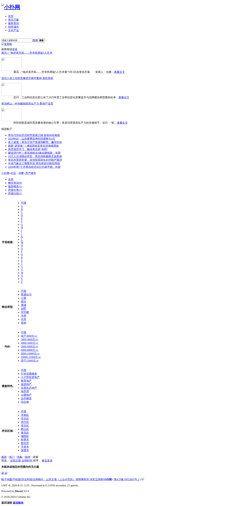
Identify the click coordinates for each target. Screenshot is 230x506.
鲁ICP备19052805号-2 (126, 479)
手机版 (17, 479)
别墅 (23, 308)
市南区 (25, 415)
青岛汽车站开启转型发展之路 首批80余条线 (34, 135)
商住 (23, 301)
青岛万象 (13, 19)
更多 (15, 49)
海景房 (25, 391)
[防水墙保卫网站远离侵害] (142, 479)
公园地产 (26, 394)
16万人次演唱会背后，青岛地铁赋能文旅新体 (35, 156)
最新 (4, 457)
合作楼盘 (26, 398)
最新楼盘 (15, 186)
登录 (23, 36)
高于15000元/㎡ (30, 360)
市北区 (25, 418)
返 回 (4, 473)
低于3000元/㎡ (29, 335)
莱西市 (25, 450)
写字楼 (25, 312)
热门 (12, 457)
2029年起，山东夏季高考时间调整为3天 (31, 138)
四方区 (25, 422)
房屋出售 (15, 189)
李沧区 (25, 425)
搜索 (35, 40)
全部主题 (16, 460)
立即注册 (9, 36)
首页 (10, 16)
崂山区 (25, 429)
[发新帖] (6, 44)
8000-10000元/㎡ (30, 353)
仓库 (23, 319)
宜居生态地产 (29, 387)
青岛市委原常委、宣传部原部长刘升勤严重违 (35, 159)
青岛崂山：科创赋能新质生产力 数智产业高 (27, 103)
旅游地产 (26, 384)
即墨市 (25, 439)
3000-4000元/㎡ (30, 339)
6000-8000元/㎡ (30, 350)
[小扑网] (10, 7)
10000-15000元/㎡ (31, 357)
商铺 (23, 305)
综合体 (25, 401)
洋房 (23, 315)
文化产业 (13, 30)
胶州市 (25, 443)
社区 (13, 173)
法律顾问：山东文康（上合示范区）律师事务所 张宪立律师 (67, 479)
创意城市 (13, 26)
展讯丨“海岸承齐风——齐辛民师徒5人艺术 (26, 52)
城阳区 (25, 436)
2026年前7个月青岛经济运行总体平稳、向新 (34, 166)
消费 (21, 173)
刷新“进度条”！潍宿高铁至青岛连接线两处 (33, 145)
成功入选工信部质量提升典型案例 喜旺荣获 (27, 78)
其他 (23, 322)
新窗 (35, 457)
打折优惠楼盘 (29, 373)
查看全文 (119, 72)
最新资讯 (13, 23)
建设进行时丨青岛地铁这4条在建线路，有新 (34, 152)
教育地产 (26, 380)
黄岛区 (25, 432)
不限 (23, 202)
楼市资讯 (15, 182)
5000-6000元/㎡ (30, 346)
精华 (27, 457)
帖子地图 (6, 479)
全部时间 (27, 460)
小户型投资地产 (30, 377)
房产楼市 (30, 173)
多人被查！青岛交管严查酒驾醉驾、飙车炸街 (35, 142)
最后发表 (47, 460)
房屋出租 (15, 193)
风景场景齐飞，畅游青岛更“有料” (28, 149)
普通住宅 (26, 294)
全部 (10, 179)
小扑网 (5, 173)
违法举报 (26, 479)
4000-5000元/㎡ (30, 343)
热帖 (20, 457)
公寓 (23, 298)
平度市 (25, 446)
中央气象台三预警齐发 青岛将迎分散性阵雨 (34, 163)
